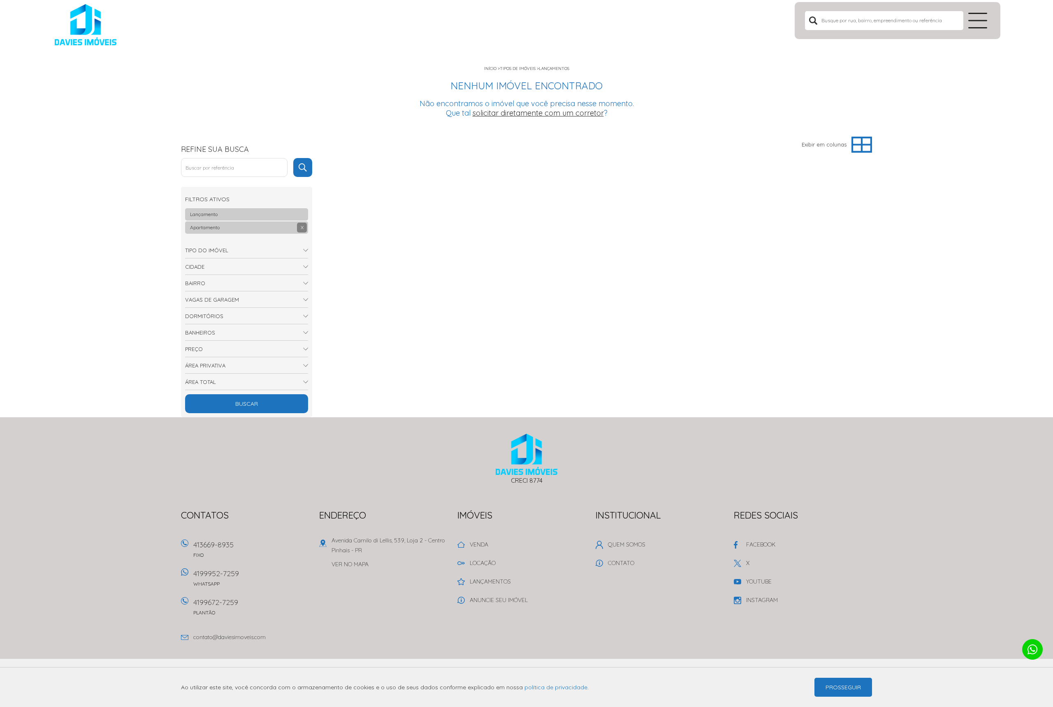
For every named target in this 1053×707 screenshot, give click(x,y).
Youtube (759, 581)
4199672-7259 (215, 607)
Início (490, 68)
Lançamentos (554, 68)
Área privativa (205, 365)
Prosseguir (843, 687)
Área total (200, 382)
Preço (194, 349)
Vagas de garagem (212, 299)
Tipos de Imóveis (518, 68)
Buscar (246, 403)
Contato (621, 563)
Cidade (194, 266)
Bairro (195, 283)
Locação (483, 563)
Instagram (762, 600)
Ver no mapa (350, 564)
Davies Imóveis (526, 454)
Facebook (760, 544)
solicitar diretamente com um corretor (538, 113)
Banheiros (200, 332)
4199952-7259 (216, 578)
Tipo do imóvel (206, 250)
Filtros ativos (207, 199)
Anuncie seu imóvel (499, 600)
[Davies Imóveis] (106, 24)
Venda (479, 544)
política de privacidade (555, 687)
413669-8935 (213, 549)
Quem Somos (626, 544)
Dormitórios (204, 316)
